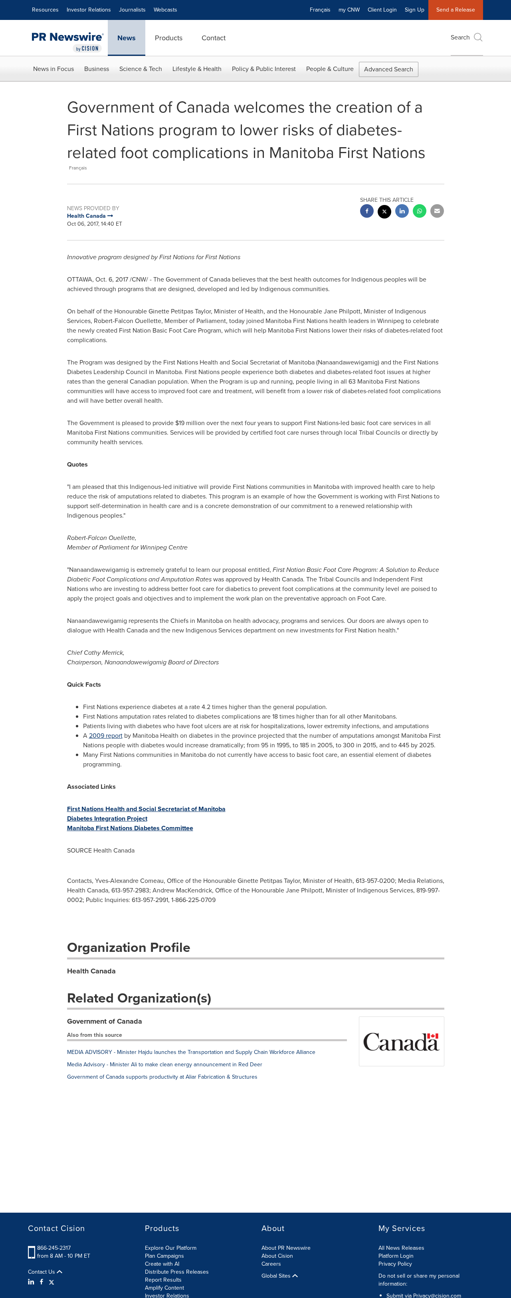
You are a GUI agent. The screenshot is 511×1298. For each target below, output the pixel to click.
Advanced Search (388, 69)
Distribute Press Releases (177, 1272)
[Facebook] (41, 1282)
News (126, 38)
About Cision (277, 1256)
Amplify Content (164, 1288)
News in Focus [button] (53, 68)
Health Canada (91, 971)
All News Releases (401, 1248)
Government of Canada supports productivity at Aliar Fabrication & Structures (162, 1077)
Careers (271, 1264)
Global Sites (276, 1276)
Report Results (163, 1280)
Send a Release (455, 10)
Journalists (132, 10)
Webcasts (165, 10)
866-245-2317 (54, 1248)
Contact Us (42, 1272)
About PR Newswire (286, 1248)
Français (320, 10)
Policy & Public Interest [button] (264, 68)
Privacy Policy (395, 1264)
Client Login (382, 10)
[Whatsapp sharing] (419, 212)
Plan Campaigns (164, 1256)
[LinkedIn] (32, 1282)
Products (168, 38)
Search (460, 37)
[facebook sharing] (367, 212)
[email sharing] (437, 212)
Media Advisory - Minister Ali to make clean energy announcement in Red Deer (164, 1064)
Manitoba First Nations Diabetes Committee (130, 828)
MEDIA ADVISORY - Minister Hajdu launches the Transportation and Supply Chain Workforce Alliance (191, 1052)
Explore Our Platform (170, 1248)
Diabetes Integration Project (107, 818)
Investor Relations (89, 10)
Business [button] (96, 68)
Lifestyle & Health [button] (197, 68)
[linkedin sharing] (402, 212)
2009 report (106, 735)
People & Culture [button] (330, 68)
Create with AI (162, 1264)
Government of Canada (104, 1021)
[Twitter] (51, 1282)
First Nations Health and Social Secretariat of (146, 808)
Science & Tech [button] (140, 68)
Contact (214, 38)
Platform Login (396, 1256)
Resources (45, 10)
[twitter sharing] (384, 213)
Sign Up (414, 10)
